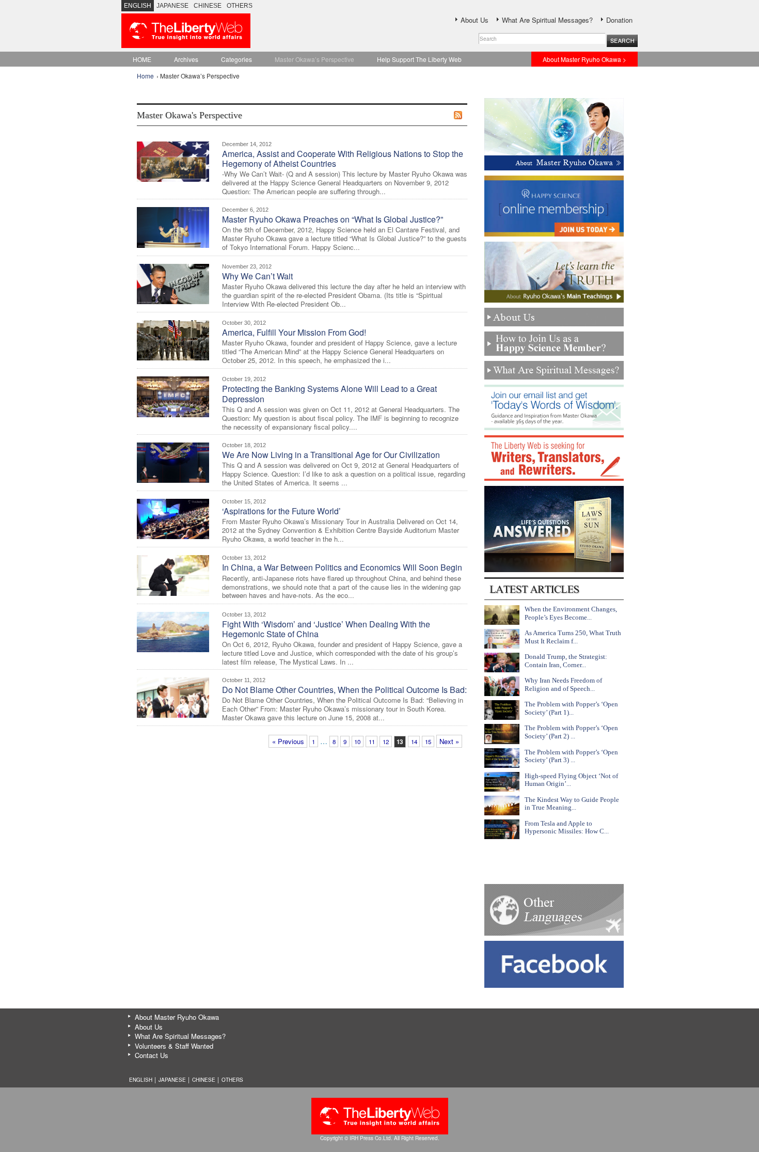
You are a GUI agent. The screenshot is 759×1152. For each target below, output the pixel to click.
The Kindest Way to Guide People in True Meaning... (572, 804)
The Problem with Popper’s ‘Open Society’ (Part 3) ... (571, 756)
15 (428, 741)
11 (372, 741)
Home (145, 75)
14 (414, 741)
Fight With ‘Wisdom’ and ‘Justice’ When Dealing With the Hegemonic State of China (326, 629)
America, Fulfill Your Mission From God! (294, 332)
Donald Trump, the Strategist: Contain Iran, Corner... (566, 661)
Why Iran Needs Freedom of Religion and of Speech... (563, 684)
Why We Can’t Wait (257, 276)
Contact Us (151, 1055)
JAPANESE (172, 5)
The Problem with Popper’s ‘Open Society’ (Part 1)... (571, 708)
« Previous (288, 741)
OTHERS (239, 5)
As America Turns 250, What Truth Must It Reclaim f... (573, 637)
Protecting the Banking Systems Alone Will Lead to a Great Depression (329, 393)
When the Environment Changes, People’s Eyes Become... (571, 613)
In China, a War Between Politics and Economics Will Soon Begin (342, 567)
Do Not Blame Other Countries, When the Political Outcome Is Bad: (344, 690)
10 (357, 741)
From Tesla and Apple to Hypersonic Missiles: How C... (567, 827)
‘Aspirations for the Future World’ (281, 511)
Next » (449, 741)
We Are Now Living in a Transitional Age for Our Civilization (331, 455)
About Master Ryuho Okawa (177, 1017)
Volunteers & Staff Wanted (174, 1046)
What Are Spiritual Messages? (547, 20)
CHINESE (208, 5)
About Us (474, 20)
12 (386, 741)
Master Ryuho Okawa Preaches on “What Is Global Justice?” (332, 219)
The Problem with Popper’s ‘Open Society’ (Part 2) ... (571, 732)
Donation (619, 20)
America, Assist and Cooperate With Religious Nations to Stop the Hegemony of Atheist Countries (342, 158)
